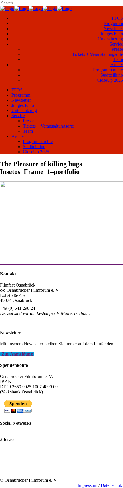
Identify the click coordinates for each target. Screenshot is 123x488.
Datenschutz (112, 485)
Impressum (87, 485)
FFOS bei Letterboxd (19, 434)
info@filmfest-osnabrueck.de (26, 321)
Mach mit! (9, 464)
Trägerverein (11, 469)
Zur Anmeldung (17, 354)
